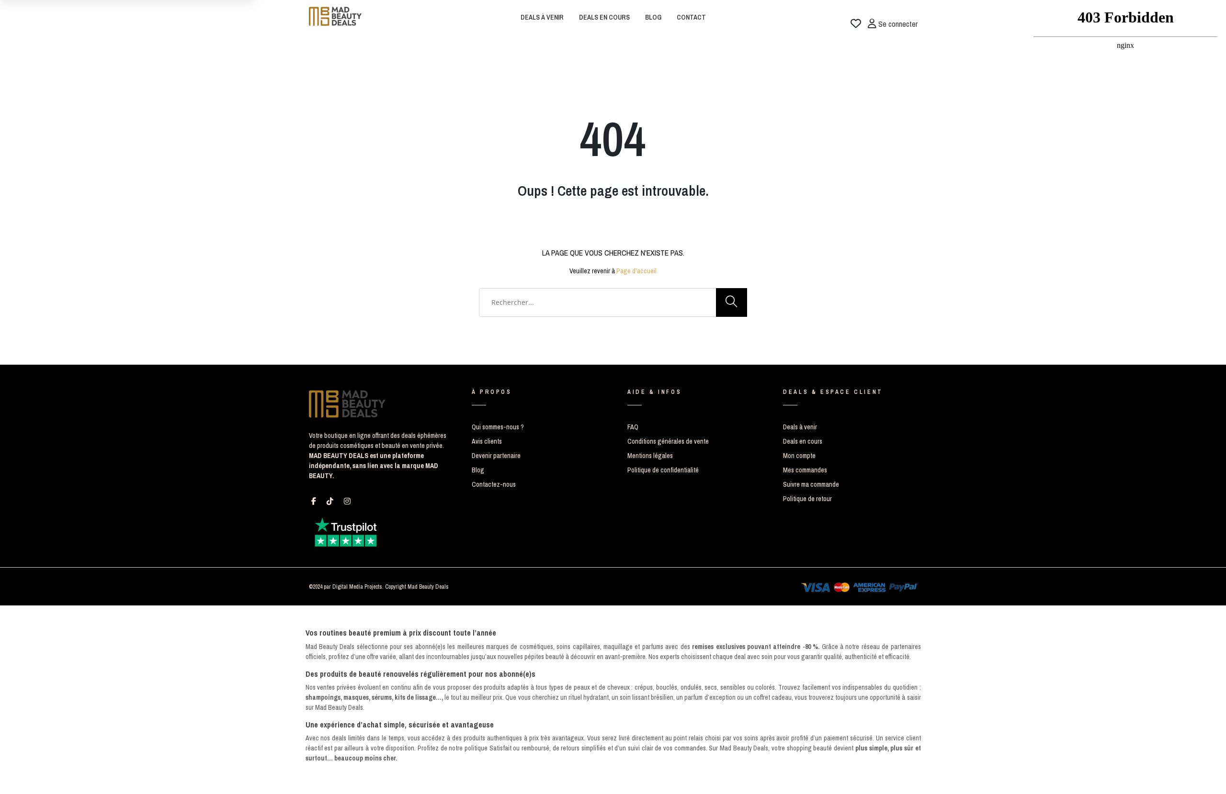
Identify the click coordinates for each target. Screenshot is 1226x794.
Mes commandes (805, 470)
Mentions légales (650, 455)
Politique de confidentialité (663, 470)
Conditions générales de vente (668, 441)
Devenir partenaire (496, 455)
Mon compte (799, 455)
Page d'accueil (636, 271)
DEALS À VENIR (542, 17)
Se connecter (897, 21)
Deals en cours (802, 441)
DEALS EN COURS (604, 17)
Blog (478, 470)
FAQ (632, 427)
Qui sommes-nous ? (498, 427)
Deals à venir (800, 427)
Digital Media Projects (357, 587)
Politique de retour (807, 498)
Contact (691, 17)
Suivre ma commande (811, 484)
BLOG (653, 17)
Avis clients (487, 441)
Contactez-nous (494, 484)
